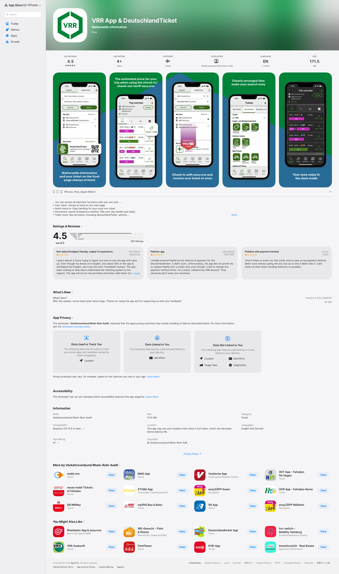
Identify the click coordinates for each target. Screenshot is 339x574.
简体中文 (248, 563)
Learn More (153, 376)
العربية (226, 563)
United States (195, 563)
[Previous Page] (49, 263)
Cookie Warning (106, 567)
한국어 (277, 563)
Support (120, 567)
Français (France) (263, 563)
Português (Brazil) (292, 563)
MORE (137, 273)
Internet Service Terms (63, 567)
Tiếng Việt (308, 563)
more (234, 214)
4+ (54, 442)
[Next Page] (335, 263)
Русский (237, 563)
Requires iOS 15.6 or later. (67, 428)
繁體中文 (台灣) (323, 563)
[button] (23, 23)
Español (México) (213, 563)
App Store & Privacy (86, 567)
